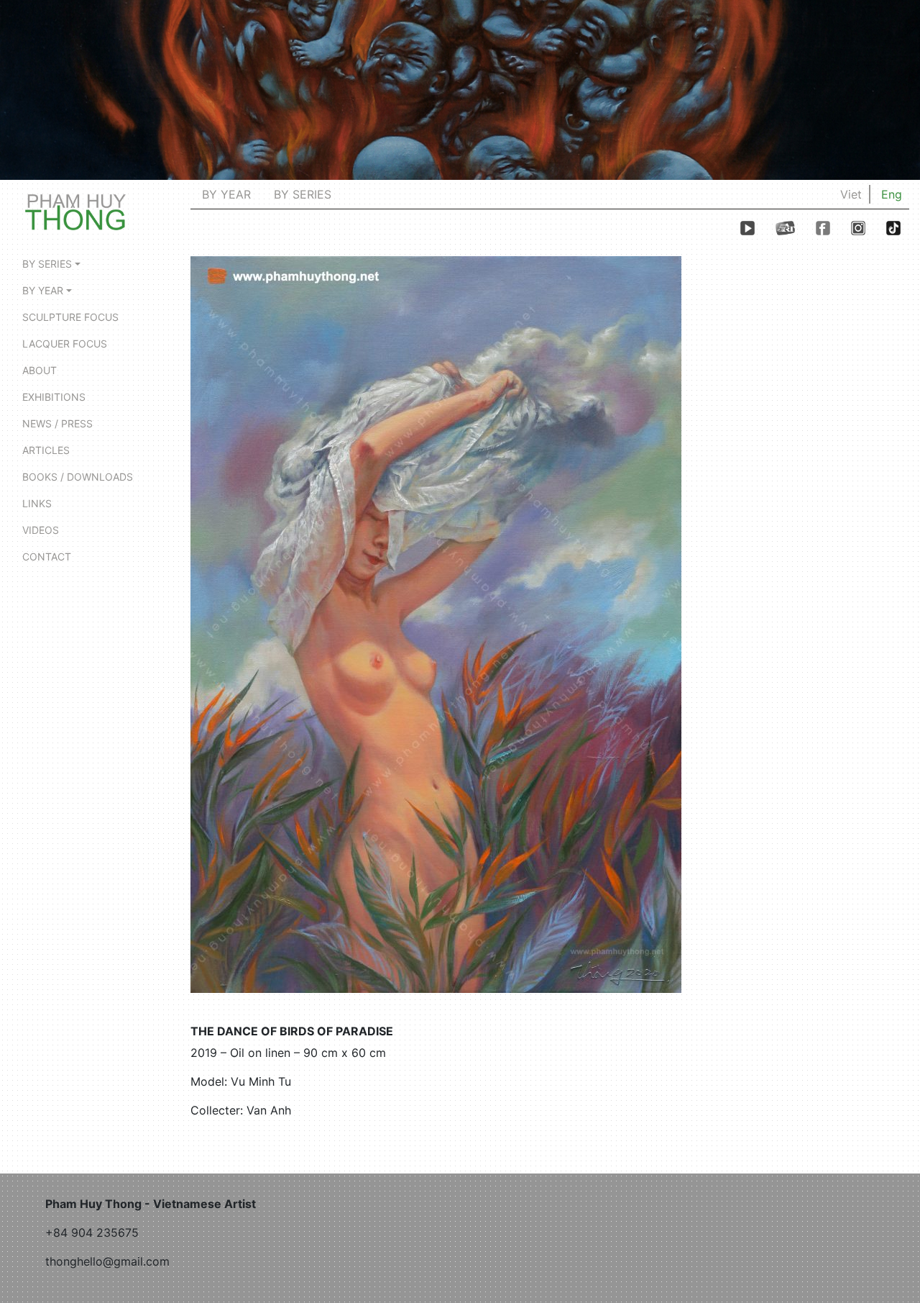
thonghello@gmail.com (107, 1261)
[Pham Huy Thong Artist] (75, 211)
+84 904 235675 (92, 1232)
